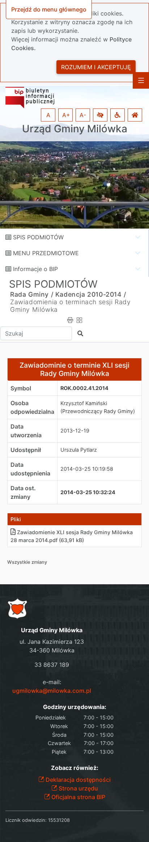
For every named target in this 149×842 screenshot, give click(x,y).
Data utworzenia (26, 431)
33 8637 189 (51, 664)
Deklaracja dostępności (77, 779)
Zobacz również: (74, 768)
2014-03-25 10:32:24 (87, 492)
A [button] (48, 115)
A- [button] (83, 115)
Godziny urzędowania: (74, 707)
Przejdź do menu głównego (48, 9)
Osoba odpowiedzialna (32, 407)
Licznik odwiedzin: (26, 820)
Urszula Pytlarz (78, 450)
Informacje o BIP (35, 268)
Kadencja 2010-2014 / (90, 294)
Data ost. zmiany (23, 492)
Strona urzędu (77, 788)
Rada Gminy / (31, 294)
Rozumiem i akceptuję (96, 67)
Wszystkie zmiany (27, 562)
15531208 (59, 820)
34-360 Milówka (51, 650)
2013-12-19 (74, 430)
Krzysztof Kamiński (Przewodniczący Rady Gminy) (97, 407)
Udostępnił (25, 449)
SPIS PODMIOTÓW (38, 237)
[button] (100, 114)
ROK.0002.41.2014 (84, 388)
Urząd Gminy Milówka (74, 129)
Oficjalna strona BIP (77, 797)
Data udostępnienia (30, 469)
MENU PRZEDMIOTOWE (46, 253)
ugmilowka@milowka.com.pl (51, 690)
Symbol (20, 388)
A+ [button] (66, 115)
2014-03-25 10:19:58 (86, 469)
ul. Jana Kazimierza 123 (52, 641)
